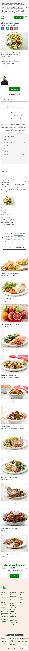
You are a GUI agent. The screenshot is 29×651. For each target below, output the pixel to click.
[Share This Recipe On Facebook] (2, 28)
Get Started (18, 17)
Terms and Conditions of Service (14, 609)
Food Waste (13, 620)
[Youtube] (20, 648)
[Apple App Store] (10, 635)
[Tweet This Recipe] (7, 28)
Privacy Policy (14, 12)
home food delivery (19, 235)
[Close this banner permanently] (26, 7)
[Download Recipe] (19, 28)
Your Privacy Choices (4, 620)
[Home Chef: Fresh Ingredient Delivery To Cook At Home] (4, 587)
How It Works (5, 597)
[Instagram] (17, 648)
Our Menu (4, 595)
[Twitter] (14, 648)
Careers (22, 597)
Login (2, 599)
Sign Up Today (14, 89)
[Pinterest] (11, 648)
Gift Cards (4, 604)
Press (21, 599)
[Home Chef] (2, 17)
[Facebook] (8, 648)
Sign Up (3, 602)
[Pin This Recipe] (11, 28)
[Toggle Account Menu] (26, 17)
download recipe (15, 94)
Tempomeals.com (14, 644)
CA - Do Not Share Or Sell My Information (4, 613)
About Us (22, 595)
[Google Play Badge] (19, 635)
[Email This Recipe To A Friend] (16, 28)
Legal (21, 602)
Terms (5, 12)
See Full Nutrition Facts (18, 161)
